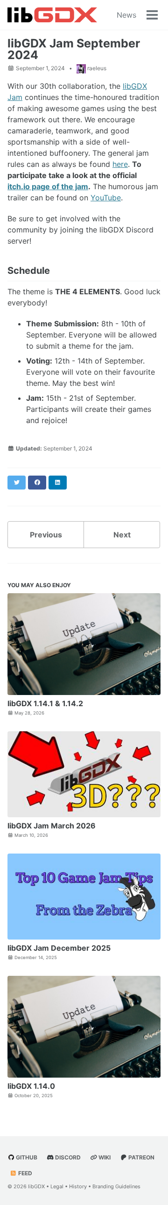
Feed (24, 1173)
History (78, 1186)
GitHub (25, 1157)
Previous (46, 534)
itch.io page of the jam (47, 186)
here (120, 164)
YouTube (106, 197)
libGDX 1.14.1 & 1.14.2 (45, 703)
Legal (56, 1186)
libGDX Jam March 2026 (51, 825)
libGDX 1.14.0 (31, 1086)
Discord (67, 1157)
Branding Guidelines (116, 1186)
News (126, 15)
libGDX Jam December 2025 (59, 948)
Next (122, 534)
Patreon (140, 1157)
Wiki (104, 1157)
